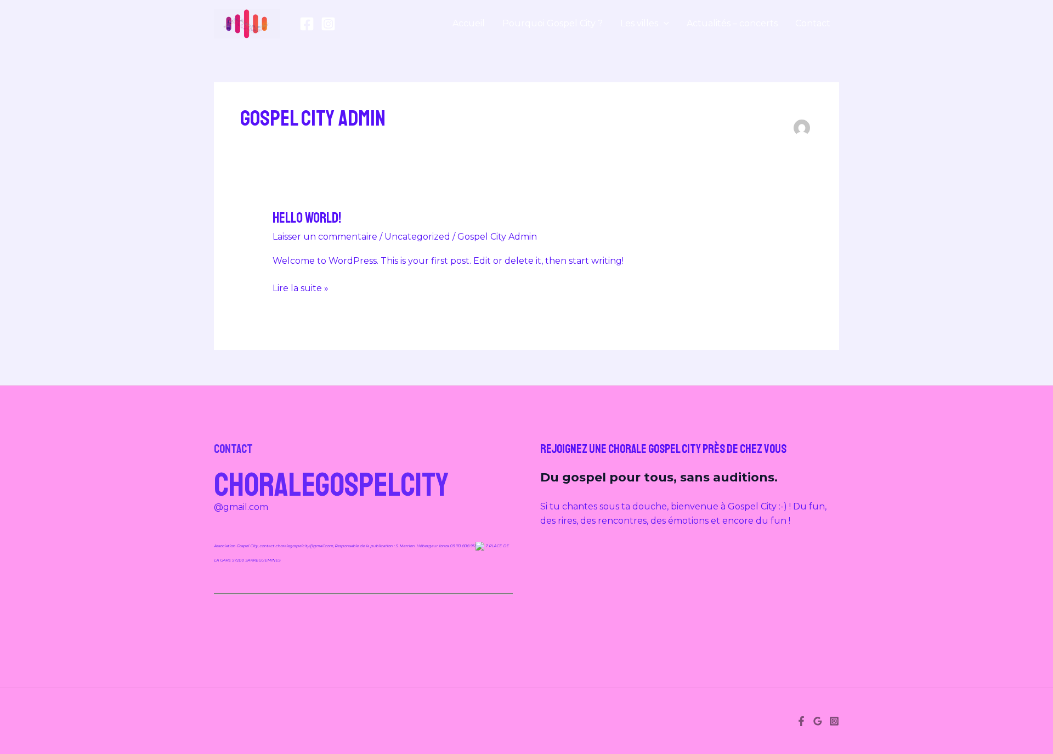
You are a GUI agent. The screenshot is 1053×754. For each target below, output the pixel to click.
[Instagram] (328, 23)
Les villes (639, 23)
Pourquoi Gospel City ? (552, 23)
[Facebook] (306, 23)
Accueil (468, 23)
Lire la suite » (301, 287)
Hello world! (307, 218)
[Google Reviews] (818, 721)
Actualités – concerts (732, 23)
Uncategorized (417, 236)
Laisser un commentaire (325, 236)
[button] (663, 23)
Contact (812, 23)
